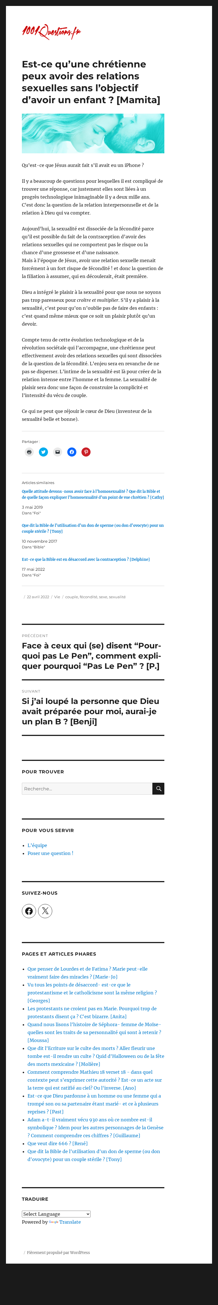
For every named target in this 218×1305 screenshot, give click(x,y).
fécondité (88, 597)
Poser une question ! (51, 853)
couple (71, 597)
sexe (103, 597)
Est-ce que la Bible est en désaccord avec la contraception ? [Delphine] (86, 559)
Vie (57, 597)
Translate (70, 1222)
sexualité (117, 597)
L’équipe (37, 845)
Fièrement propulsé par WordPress (58, 1252)
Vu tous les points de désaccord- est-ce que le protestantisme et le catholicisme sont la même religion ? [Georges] (92, 992)
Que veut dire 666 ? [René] (58, 1143)
